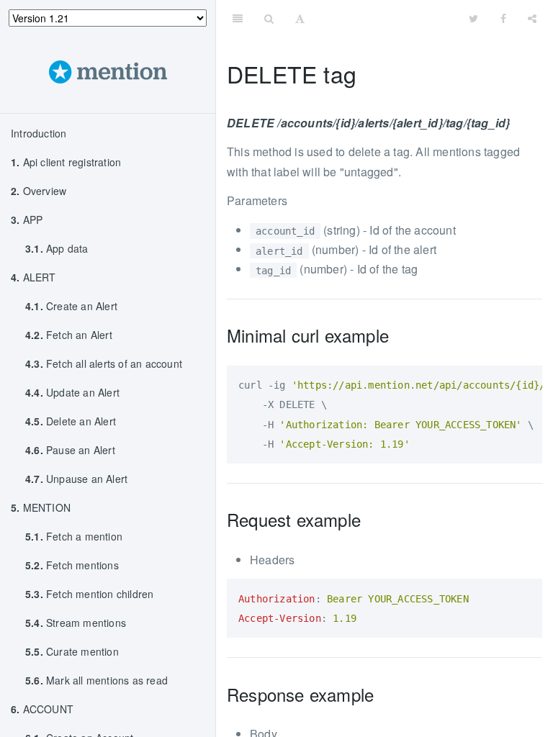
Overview (38, 191)
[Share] (532, 18)
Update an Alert (72, 392)
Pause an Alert (70, 450)
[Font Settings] (299, 18)
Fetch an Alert (68, 334)
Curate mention (72, 651)
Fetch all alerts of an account (103, 363)
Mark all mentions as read (96, 680)
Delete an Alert (70, 421)
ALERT (33, 277)
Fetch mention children (89, 594)
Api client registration (66, 162)
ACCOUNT (42, 709)
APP (26, 219)
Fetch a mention (73, 536)
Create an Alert (71, 306)
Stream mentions (75, 622)
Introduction (38, 133)
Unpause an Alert (76, 478)
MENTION (41, 507)
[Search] (268, 18)
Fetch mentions (72, 565)
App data (57, 248)
